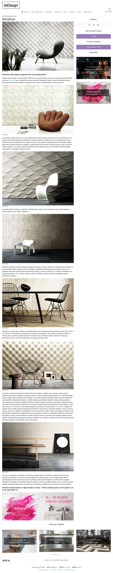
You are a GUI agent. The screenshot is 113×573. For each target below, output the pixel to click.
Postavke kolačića (69, 570)
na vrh (108, 560)
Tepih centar (93, 542)
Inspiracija (49, 12)
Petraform (11, 80)
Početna (26, 12)
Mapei (56, 542)
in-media (72, 12)
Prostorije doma (37, 12)
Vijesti (79, 12)
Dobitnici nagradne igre (93, 69)
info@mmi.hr (53, 567)
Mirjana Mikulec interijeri (19, 542)
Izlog (65, 12)
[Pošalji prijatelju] (98, 24)
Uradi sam (58, 12)
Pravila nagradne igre (93, 94)
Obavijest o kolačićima (57, 570)
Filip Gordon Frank (93, 47)
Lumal (93, 36)
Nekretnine (87, 12)
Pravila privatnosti (44, 570)
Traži (109, 9)
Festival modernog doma (9, 16)
